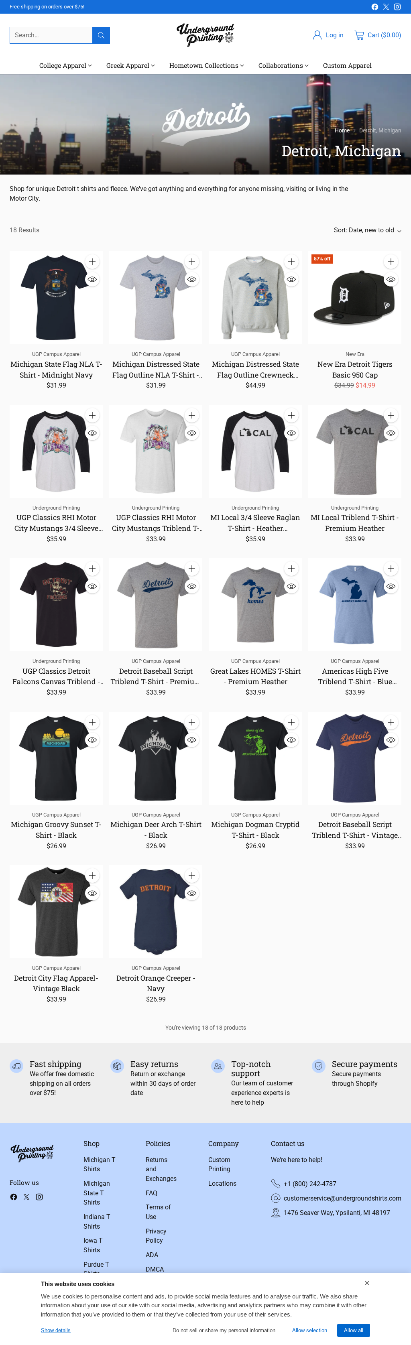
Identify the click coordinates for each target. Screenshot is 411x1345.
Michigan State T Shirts (96, 1193)
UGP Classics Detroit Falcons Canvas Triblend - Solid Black (56, 681)
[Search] (101, 35)
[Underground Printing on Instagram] (397, 8)
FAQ (151, 1193)
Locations (222, 1183)
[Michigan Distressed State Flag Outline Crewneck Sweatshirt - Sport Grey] (255, 297)
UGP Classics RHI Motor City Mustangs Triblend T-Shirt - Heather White (155, 527)
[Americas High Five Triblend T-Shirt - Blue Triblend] (354, 604)
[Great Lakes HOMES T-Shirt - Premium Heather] (255, 604)
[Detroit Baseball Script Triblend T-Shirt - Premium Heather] (155, 604)
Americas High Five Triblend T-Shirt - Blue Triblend (355, 681)
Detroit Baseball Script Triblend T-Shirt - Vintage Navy (355, 834)
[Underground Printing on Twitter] (386, 8)
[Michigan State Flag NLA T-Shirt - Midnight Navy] (56, 297)
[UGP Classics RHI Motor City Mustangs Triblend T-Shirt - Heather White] (155, 451)
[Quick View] (92, 279)
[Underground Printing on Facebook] (375, 8)
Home (342, 130)
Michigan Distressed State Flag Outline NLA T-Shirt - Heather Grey (155, 374)
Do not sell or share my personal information (224, 1330)
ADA (152, 1255)
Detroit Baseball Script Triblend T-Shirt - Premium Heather (155, 681)
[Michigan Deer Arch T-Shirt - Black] (155, 758)
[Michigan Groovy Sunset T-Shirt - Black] (56, 758)
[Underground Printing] (205, 35)
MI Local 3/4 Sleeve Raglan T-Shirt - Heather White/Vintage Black (255, 527)
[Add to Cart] (92, 261)
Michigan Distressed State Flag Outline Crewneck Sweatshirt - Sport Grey (255, 374)
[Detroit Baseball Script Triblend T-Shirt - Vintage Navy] (354, 758)
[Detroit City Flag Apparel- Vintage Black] (56, 911)
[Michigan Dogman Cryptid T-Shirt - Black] (255, 758)
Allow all (353, 1330)
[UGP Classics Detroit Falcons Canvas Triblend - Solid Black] (56, 604)
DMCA (155, 1269)
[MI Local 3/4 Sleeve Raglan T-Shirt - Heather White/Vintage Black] (255, 451)
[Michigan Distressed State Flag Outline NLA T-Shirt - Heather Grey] (155, 297)
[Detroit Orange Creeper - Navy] (155, 911)
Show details (56, 1330)
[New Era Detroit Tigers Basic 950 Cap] (354, 297)
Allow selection (309, 1330)
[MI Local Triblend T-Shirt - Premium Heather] (354, 451)
